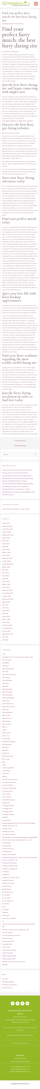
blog (3, 762)
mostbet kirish (6, 851)
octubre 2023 (6, 561)
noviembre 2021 (7, 628)
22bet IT (4, 727)
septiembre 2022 (7, 599)
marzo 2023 (6, 581)
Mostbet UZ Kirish (8, 880)
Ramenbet (5, 915)
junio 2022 (5, 608)
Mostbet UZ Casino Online (10, 877)
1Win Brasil (5, 663)
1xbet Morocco (7, 718)
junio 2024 (5, 541)
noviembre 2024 (7, 529)
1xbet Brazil (5, 700)
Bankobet (5, 747)
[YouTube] (27, 1003)
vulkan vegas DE (7, 953)
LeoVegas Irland (7, 811)
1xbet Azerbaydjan (8, 698)
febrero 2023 (6, 584)
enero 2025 (6, 523)
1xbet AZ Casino (7, 692)
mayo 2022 (5, 610)
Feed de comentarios (9, 985)
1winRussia (5, 683)
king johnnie (6, 803)
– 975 (3, 654)
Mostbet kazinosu (8, 848)
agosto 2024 (6, 538)
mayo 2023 (5, 576)
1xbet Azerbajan (7, 695)
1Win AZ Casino (7, 660)
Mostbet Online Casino (9, 863)
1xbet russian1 (6, 724)
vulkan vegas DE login (9, 956)
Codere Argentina (8, 768)
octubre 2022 (6, 596)
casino (4, 765)
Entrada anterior (20, 440)
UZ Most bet (6, 947)
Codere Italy (6, 770)
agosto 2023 (6, 567)
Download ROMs (7, 785)
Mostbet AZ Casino (8, 831)
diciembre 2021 (7, 625)
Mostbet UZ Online (8, 883)
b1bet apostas (6, 744)
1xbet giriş (5, 709)
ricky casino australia (8, 918)
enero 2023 (6, 587)
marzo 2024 (6, 549)
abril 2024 (5, 546)
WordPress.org (7, 987)
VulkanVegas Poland (9, 959)
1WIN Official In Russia (9, 674)
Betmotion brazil (7, 756)
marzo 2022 (6, 616)
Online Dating (6, 886)
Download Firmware (9, 782)
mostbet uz (6, 874)
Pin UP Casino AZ (7, 901)
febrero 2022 (6, 619)
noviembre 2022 (7, 593)
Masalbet (5, 817)
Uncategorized (7, 23)
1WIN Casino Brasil (8, 669)
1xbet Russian (6, 721)
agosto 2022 (6, 602)
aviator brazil (6, 733)
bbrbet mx (5, 753)
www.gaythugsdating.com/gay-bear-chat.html (17, 121)
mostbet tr (5, 871)
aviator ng (5, 735)
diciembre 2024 (7, 526)
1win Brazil (5, 666)
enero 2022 (6, 622)
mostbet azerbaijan (8, 834)
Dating (4, 776)
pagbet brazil (6, 889)
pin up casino (6, 898)
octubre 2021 (6, 631)
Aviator (4, 730)
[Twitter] (17, 1003)
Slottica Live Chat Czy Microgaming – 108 (15, 929)
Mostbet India (6, 846)
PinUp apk (5, 909)
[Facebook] (13, 1003)
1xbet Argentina (7, 689)
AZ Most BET (6, 738)
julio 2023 (5, 570)
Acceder (5, 979)
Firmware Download (9, 788)
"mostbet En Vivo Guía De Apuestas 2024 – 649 (17, 657)
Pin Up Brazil (6, 895)
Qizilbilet (5, 912)
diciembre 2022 (7, 590)
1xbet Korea (6, 715)
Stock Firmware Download (11, 935)
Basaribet (5, 750)
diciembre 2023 (7, 558)
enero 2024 (6, 555)
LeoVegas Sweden (8, 814)
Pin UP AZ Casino (7, 892)
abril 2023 (5, 578)
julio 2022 (5, 605)
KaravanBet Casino (8, 800)
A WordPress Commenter (10, 509)
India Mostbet (6, 797)
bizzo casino (6, 759)
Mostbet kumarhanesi (9, 854)
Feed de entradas (8, 982)
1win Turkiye (6, 677)
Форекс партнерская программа (13, 961)
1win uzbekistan (7, 680)
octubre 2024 (6, 532)
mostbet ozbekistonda (9, 866)
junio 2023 (5, 573)
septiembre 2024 (7, 535)
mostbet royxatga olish (9, 869)
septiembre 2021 (7, 634)
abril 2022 (5, 613)
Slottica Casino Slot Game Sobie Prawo (15, 473)
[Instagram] (22, 1003)
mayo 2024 (5, 543)
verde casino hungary (9, 950)
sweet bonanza (7, 938)
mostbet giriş (6, 843)
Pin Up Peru (6, 903)
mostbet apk (6, 820)
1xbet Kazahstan (7, 712)
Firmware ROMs (7, 791)
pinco (4, 906)
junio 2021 (5, 637)
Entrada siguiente (20, 445)
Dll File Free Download (9, 779)
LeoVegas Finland (8, 805)
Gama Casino (6, 794)
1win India (5, 671)
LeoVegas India (7, 808)
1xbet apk (5, 686)
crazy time (5, 773)
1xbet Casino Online (8, 706)
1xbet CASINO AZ (7, 703)
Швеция (5, 964)
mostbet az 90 (7, 828)
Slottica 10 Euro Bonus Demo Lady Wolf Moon (17, 470)
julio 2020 (5, 640)
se (3, 921)
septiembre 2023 (7, 564)
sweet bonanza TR (8, 941)
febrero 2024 (6, 552)
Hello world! (25, 509)
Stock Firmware (7, 932)
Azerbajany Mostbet (8, 741)
